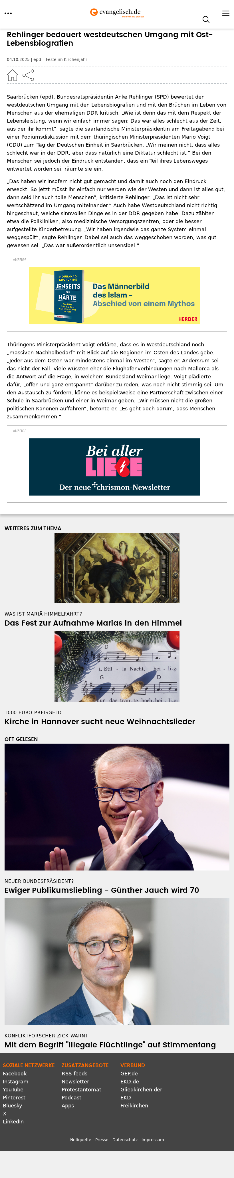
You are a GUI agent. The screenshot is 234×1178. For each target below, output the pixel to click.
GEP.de (129, 1074)
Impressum (153, 1139)
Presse (101, 1139)
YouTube (13, 1090)
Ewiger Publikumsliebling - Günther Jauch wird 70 (102, 890)
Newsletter (75, 1082)
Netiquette (80, 1139)
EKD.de (129, 1082)
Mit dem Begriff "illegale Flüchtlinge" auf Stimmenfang (110, 1045)
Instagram (16, 1082)
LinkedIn (13, 1122)
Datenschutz (125, 1139)
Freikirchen (134, 1106)
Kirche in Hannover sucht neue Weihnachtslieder (100, 722)
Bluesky (12, 1106)
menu (8, 13)
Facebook (15, 1074)
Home (12, 75)
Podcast (71, 1098)
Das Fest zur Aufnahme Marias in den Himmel (93, 623)
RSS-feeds (74, 1074)
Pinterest (14, 1098)
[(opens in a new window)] (114, 295)
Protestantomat (81, 1090)
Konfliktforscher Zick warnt (46, 1036)
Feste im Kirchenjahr (66, 59)
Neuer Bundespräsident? (39, 881)
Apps (68, 1106)
